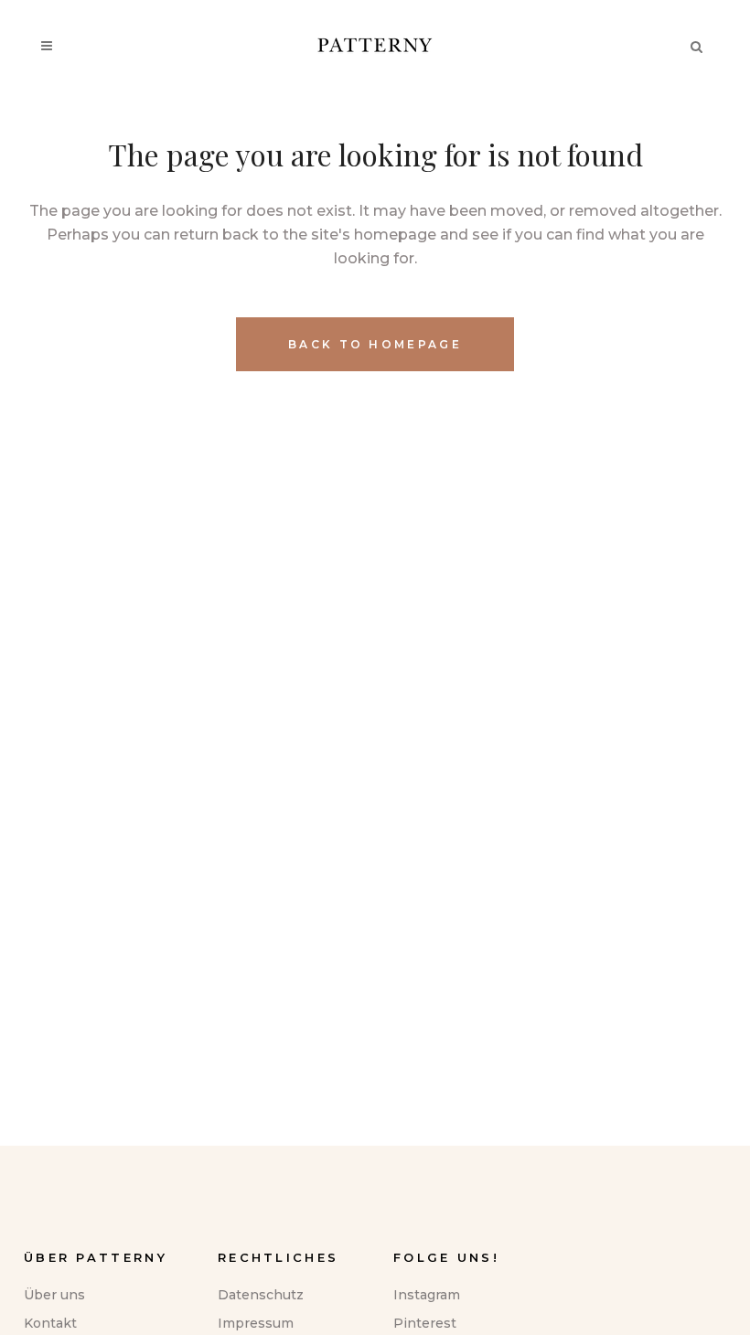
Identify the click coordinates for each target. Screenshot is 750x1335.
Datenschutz (261, 1294)
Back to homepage (375, 344)
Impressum (256, 1323)
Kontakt (50, 1323)
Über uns (54, 1294)
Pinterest (424, 1323)
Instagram (426, 1294)
